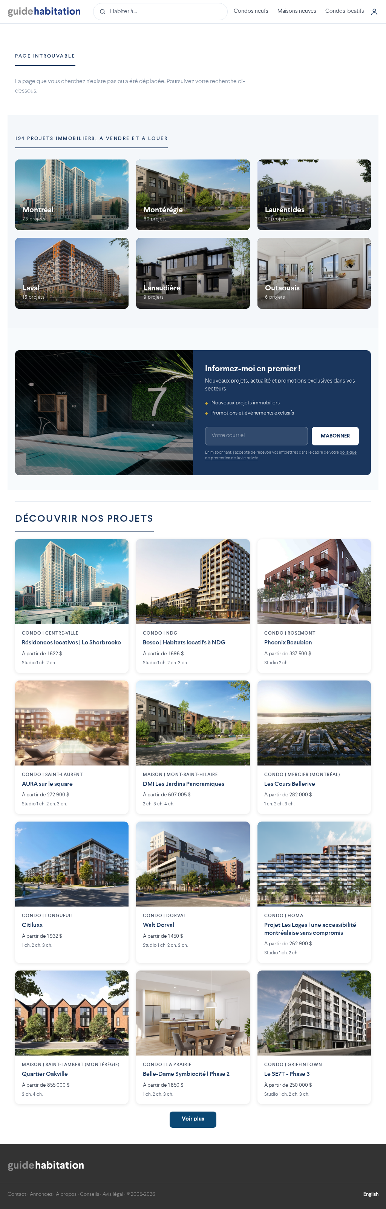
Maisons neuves (296, 11)
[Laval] (72, 273)
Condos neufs (251, 11)
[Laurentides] (314, 194)
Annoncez (41, 1194)
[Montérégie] (193, 194)
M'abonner (335, 436)
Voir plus (193, 1119)
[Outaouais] (314, 273)
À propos (66, 1194)
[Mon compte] (374, 12)
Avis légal (113, 1194)
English (370, 1194)
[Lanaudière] (193, 273)
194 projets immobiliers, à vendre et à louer (91, 138)
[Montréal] (72, 194)
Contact (17, 1194)
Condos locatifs (344, 11)
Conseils (89, 1194)
